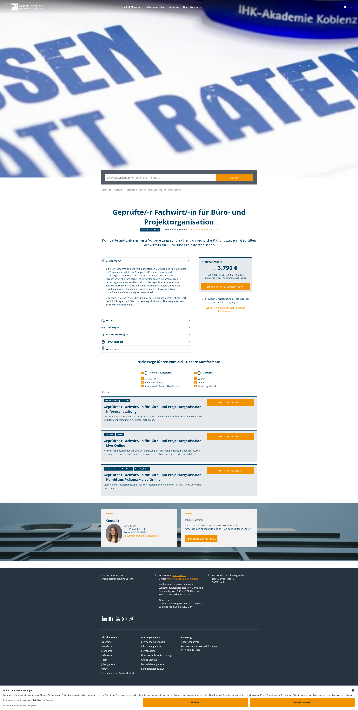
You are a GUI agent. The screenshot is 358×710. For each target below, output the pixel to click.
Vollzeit (201, 378)
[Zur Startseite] (61, 6)
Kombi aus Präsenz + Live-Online (162, 386)
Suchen (234, 177)
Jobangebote (108, 664)
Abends (202, 382)
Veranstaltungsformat (161, 372)
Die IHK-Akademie (132, 7)
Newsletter (196, 7)
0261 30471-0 (179, 575)
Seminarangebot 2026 (152, 668)
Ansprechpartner (190, 641)
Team (104, 659)
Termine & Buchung (230, 402)
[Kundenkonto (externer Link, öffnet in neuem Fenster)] (345, 7)
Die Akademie (109, 637)
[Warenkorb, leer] (350, 7)
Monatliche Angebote (152, 664)
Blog (185, 7)
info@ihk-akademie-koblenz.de (182, 578)
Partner (105, 668)
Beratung (174, 7)
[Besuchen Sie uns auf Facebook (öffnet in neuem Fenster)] (111, 619)
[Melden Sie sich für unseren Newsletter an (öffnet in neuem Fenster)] (131, 618)
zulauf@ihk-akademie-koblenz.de (140, 535)
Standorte (106, 650)
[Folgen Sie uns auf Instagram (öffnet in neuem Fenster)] (124, 618)
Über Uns (106, 641)
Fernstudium (148, 650)
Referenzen (107, 655)
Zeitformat (208, 372)
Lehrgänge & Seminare (153, 641)
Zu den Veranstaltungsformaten (225, 286)
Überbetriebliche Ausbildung (156, 655)
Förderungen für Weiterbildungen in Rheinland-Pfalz (199, 648)
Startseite (106, 189)
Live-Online (150, 378)
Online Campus (149, 659)
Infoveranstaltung (154, 382)
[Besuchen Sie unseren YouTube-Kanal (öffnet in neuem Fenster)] (117, 619)
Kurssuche (119, 189)
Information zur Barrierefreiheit (118, 673)
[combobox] (160, 177)
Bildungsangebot (155, 7)
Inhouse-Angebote (151, 646)
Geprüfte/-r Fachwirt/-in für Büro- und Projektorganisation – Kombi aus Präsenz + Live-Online (153, 477)
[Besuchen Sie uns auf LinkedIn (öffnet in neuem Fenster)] (104, 618)
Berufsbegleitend (207, 386)
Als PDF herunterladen (201, 229)
